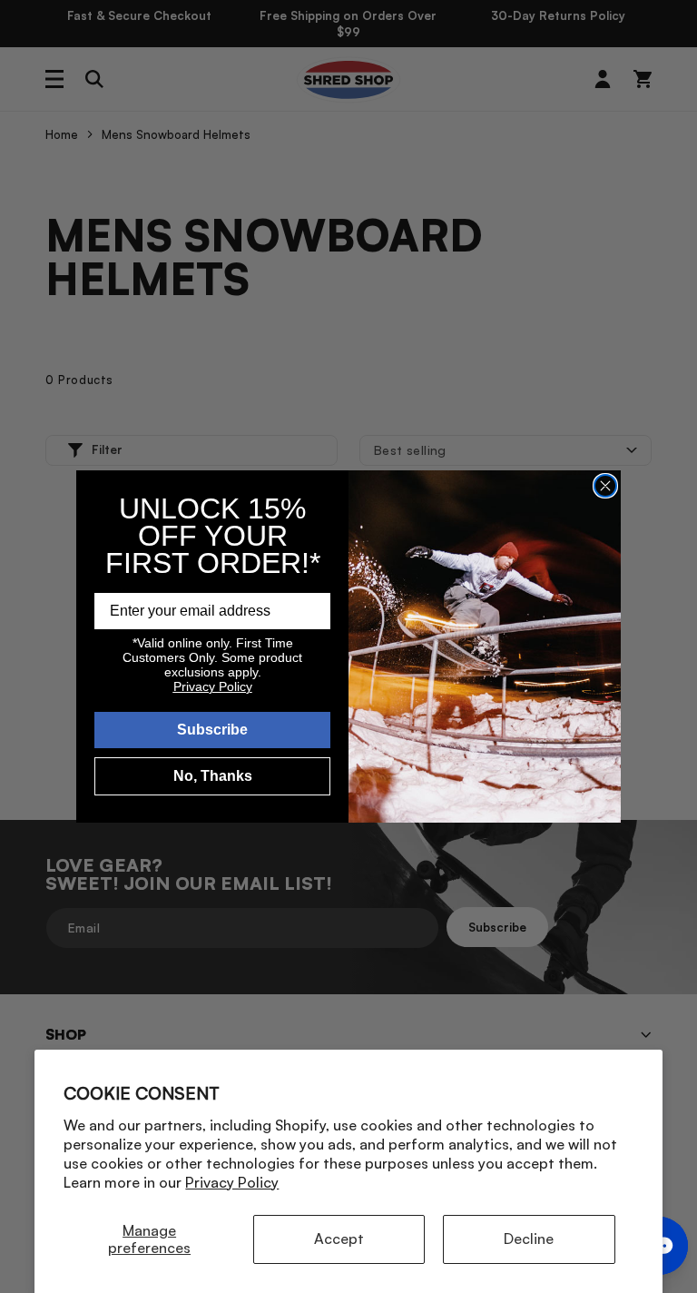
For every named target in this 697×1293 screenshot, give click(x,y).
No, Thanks (212, 776)
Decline (529, 1238)
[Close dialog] (605, 486)
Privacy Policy (232, 1182)
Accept (339, 1238)
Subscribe (212, 729)
